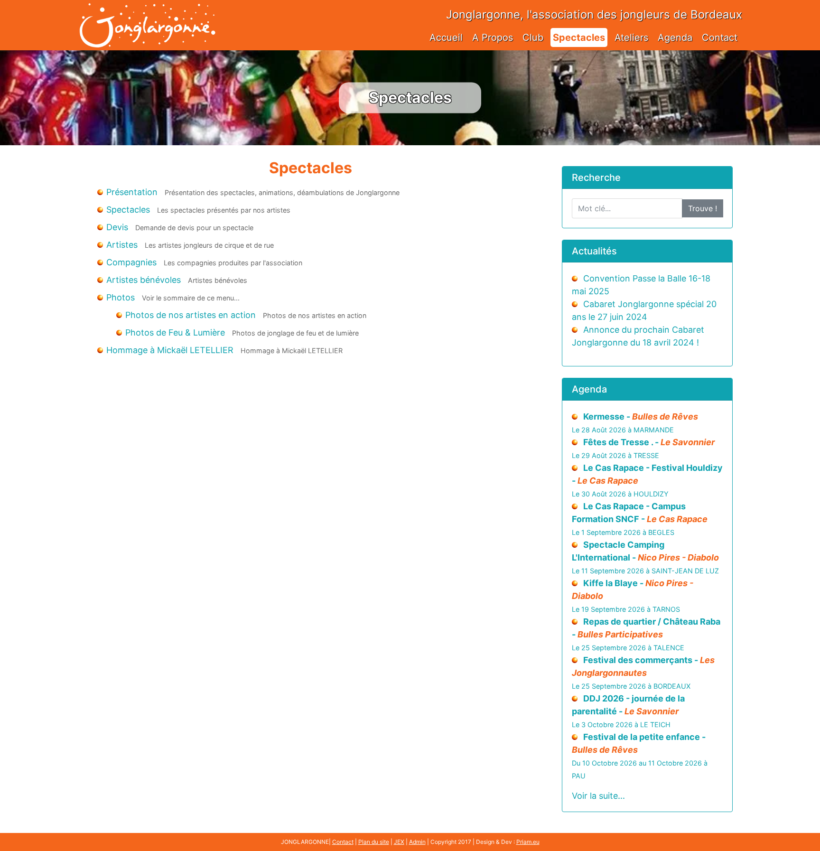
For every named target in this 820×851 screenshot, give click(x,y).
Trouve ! (702, 208)
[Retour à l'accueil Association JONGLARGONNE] (147, 15)
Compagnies (131, 262)
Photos (120, 297)
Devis (117, 227)
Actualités (594, 251)
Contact (719, 37)
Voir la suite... (598, 796)
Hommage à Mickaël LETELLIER (169, 350)
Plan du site (373, 841)
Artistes (122, 245)
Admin (417, 841)
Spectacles (579, 37)
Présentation (132, 192)
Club (532, 37)
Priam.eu (528, 841)
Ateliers (631, 37)
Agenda (675, 37)
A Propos (492, 37)
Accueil (446, 37)
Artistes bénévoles (143, 280)
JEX (399, 841)
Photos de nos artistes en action (190, 315)
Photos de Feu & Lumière (175, 332)
